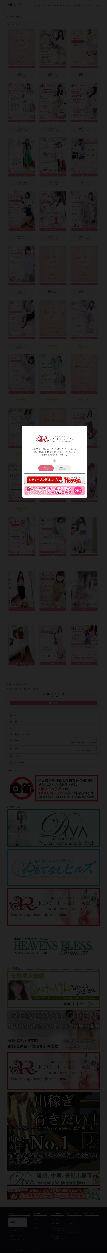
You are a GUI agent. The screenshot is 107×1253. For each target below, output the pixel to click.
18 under (62, 468)
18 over (46, 468)
